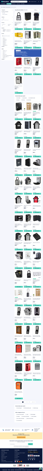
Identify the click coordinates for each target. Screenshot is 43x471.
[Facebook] (30, 459)
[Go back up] (40, 462)
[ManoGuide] (40, 468)
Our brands (16, 455)
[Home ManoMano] (5, 2)
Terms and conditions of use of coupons (7, 461)
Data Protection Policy (18, 469)
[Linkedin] (28, 459)
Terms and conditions (29, 469)
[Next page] (34, 402)
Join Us (2, 459)
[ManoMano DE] (19, 461)
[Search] (11, 1)
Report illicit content (4, 456)
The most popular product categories (20, 452)
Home (1, 7)
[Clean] (26, 1)
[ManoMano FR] (15, 461)
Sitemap (9, 469)
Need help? (3, 454)
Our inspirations (17, 456)
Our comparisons (17, 454)
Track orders (3, 451)
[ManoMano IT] (17, 461)
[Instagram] (32, 459)
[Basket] (40, 2)
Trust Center (24, 469)
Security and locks (8, 7)
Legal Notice (12, 469)
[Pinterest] (34, 459)
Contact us (2, 455)
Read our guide (24, 55)
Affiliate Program (3, 460)
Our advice (16, 451)
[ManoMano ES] (21, 461)
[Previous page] (21, 402)
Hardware (4, 7)
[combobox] (37, 10)
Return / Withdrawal (4, 452)
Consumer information (36, 469)
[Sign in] (38, 2)
